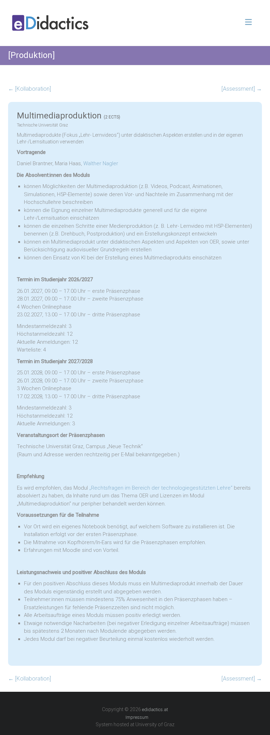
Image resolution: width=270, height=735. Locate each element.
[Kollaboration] (29, 88)
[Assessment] (241, 88)
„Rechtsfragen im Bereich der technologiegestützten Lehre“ (160, 488)
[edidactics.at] (50, 16)
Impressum (137, 717)
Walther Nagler (100, 163)
